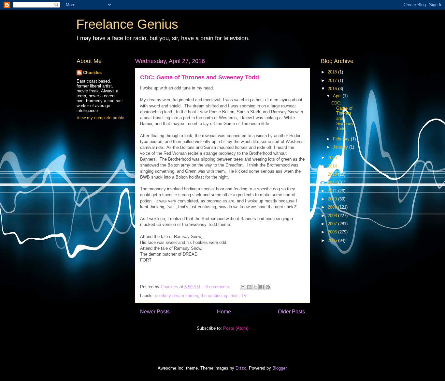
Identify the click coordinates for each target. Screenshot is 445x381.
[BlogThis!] (249, 287)
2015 (333, 157)
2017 (333, 80)
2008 (333, 215)
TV (244, 295)
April (338, 95)
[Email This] (243, 287)
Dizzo (241, 368)
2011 (333, 190)
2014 (333, 166)
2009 (333, 207)
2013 (333, 174)
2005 (333, 240)
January (341, 147)
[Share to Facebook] (261, 287)
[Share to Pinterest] (268, 287)
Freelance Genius (127, 24)
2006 (333, 232)
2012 (333, 182)
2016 (333, 88)
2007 (333, 223)
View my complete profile (100, 117)
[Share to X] (255, 287)
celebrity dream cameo (176, 295)
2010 (333, 199)
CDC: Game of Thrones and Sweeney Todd (199, 77)
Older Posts (291, 311)
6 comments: (219, 286)
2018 (333, 72)
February (342, 138)
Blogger (279, 368)
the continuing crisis (219, 295)
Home (224, 311)
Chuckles (92, 72)
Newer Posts (155, 311)
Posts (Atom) (235, 328)
